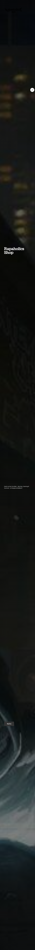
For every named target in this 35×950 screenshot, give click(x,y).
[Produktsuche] (32, 90)
